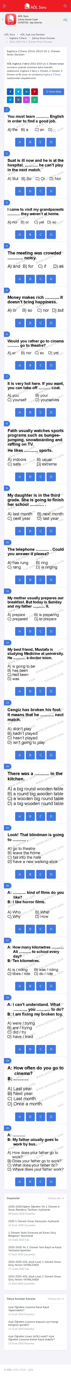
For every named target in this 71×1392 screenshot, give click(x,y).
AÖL (9, 1369)
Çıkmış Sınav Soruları (43, 38)
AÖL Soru (9, 34)
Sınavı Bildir (55, 91)
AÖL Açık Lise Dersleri (32, 34)
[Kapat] (3, 19)
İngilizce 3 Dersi (18, 38)
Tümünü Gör (55, 1198)
